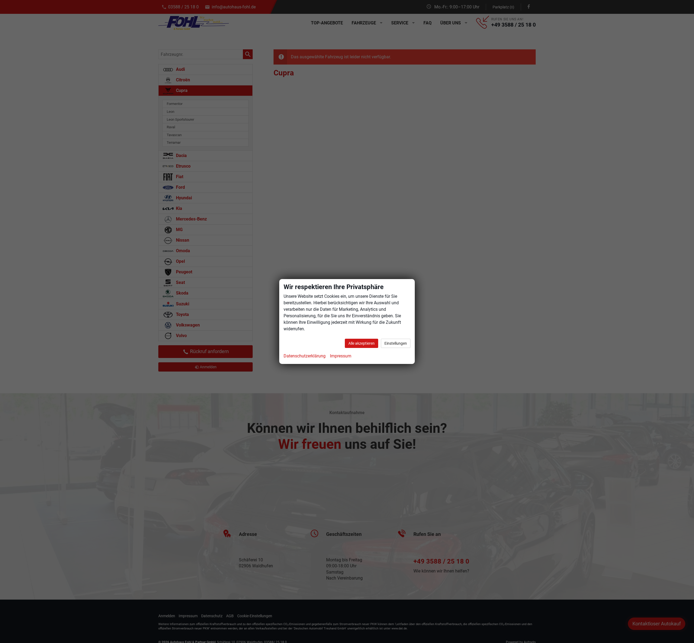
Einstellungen (395, 343)
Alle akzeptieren (361, 343)
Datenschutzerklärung (305, 356)
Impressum (340, 356)
